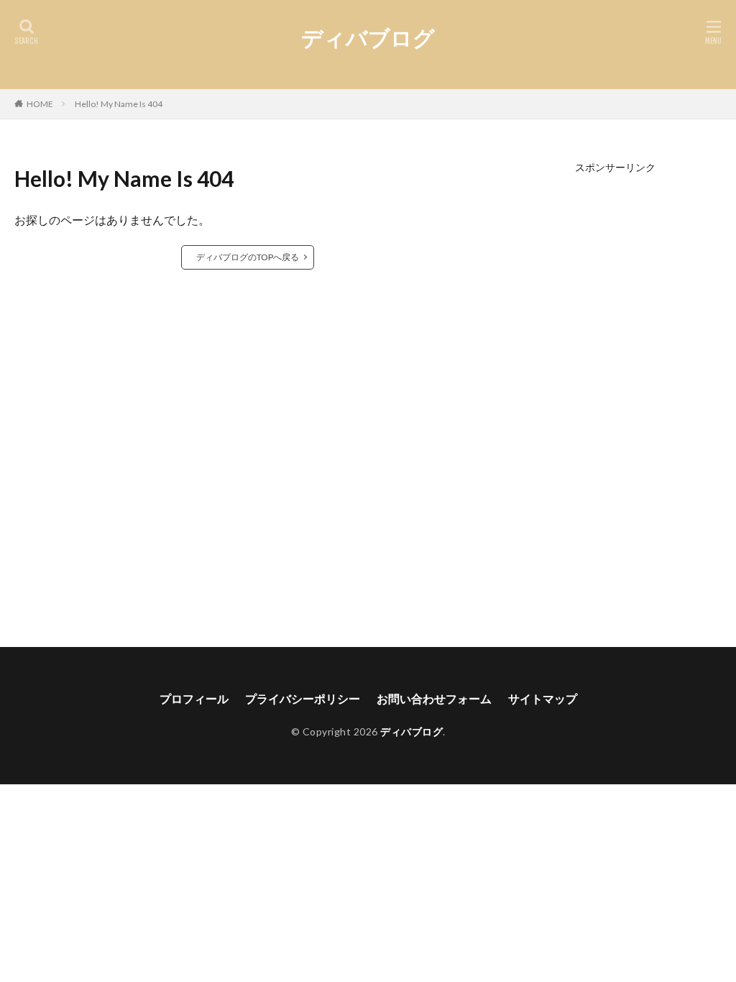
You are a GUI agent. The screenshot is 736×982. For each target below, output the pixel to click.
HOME (40, 103)
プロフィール (194, 698)
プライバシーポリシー (302, 698)
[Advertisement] (616, 388)
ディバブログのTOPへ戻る (247, 257)
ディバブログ (368, 37)
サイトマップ (542, 698)
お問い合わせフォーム (434, 698)
